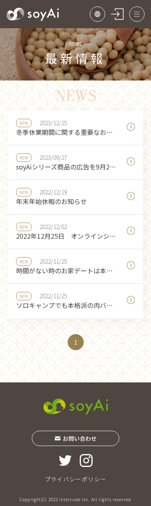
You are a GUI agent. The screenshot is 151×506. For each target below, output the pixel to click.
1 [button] (75, 342)
